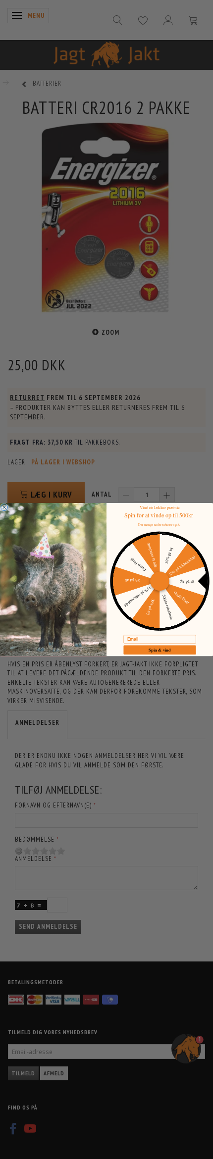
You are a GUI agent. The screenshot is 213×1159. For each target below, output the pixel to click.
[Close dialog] (4, 507)
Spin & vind (160, 650)
